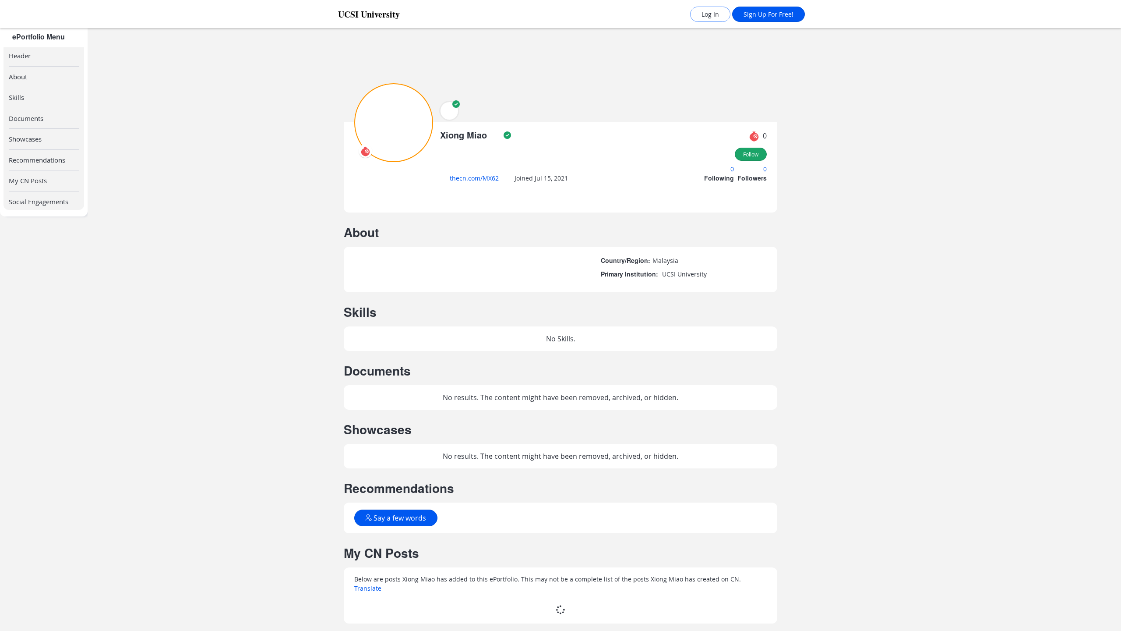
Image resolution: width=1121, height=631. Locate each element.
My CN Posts (28, 139)
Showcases (25, 97)
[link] (387, 14)
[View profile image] (393, 122)
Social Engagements (38, 160)
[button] (449, 111)
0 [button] (733, 169)
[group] (44, 329)
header (20, 55)
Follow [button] (750, 154)
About (18, 76)
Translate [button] (367, 471)
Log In (710, 14)
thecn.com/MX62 (476, 178)
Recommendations (37, 118)
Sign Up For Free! (768, 14)
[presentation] (365, 151)
